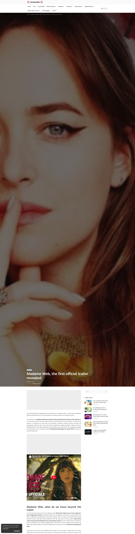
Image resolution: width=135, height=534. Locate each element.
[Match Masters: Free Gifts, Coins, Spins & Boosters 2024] (88, 416)
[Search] (106, 8)
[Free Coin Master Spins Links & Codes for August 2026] (88, 402)
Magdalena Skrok (30, 381)
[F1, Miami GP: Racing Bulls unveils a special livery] (88, 432)
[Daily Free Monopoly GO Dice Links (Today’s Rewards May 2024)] (88, 424)
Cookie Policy (5, 528)
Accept (17, 531)
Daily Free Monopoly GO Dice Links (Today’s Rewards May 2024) (100, 423)
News (29, 369)
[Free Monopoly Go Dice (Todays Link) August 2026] (88, 409)
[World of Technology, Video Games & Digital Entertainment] (35, 2)
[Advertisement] (54, 400)
